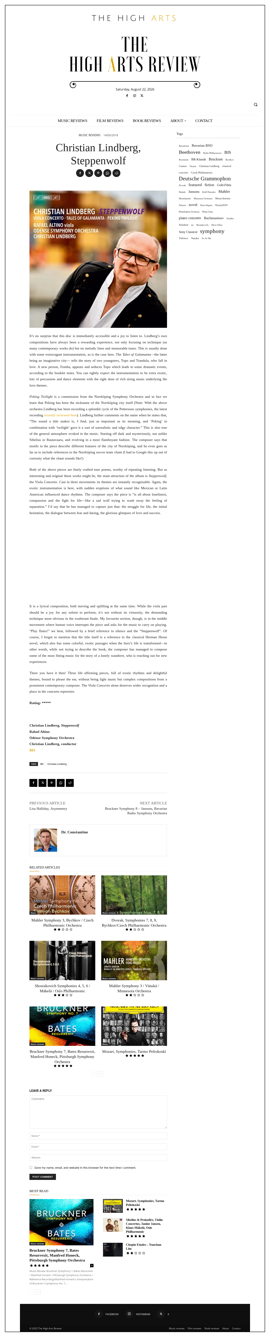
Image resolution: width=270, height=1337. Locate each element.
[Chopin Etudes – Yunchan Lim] (113, 1250)
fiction (209, 185)
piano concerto (190, 218)
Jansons (193, 192)
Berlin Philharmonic (212, 153)
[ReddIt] (116, 173)
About (225, 1328)
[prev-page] (94, 1073)
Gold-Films (224, 185)
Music (33, 912)
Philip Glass (207, 212)
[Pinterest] (98, 173)
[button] (255, 104)
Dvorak (182, 185)
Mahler (224, 191)
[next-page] (100, 1073)
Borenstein (184, 160)
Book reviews (212, 1328)
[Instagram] (134, 96)
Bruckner (216, 159)
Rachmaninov (214, 218)
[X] (141, 96)
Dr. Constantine (74, 832)
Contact (236, 1328)
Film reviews (194, 1328)
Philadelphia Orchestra (189, 212)
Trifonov (183, 238)
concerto (183, 172)
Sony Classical (188, 232)
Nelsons (182, 205)
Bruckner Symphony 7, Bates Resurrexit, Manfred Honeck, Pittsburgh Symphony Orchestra (62, 1056)
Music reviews (89, 135)
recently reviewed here (60, 415)
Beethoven (189, 152)
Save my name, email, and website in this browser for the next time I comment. (85, 1167)
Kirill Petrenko (209, 192)
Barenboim (184, 146)
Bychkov (230, 160)
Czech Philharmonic (202, 172)
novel (193, 205)
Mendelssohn (185, 199)
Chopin (193, 166)
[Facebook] (127, 96)
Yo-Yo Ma (206, 238)
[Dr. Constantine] (45, 840)
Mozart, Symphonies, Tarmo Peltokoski (134, 1051)
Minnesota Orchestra (203, 199)
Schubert (183, 224)
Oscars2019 (221, 205)
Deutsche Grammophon (205, 179)
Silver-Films (216, 225)
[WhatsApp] (107, 173)
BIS (41, 763)
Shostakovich (202, 225)
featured (195, 185)
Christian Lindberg (57, 763)
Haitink (182, 192)
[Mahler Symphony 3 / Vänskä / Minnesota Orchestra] (134, 960)
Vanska (195, 238)
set (192, 225)
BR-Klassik (198, 159)
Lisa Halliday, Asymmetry (48, 809)
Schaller (230, 218)
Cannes (183, 166)
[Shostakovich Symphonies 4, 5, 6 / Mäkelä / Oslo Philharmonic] (62, 960)
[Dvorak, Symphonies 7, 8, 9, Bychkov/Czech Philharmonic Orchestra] (134, 895)
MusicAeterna (222, 198)
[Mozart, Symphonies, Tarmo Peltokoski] (134, 1026)
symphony (212, 231)
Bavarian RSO (202, 145)
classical (226, 166)
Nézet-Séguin (206, 205)
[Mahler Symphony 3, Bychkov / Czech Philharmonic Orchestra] (62, 895)
